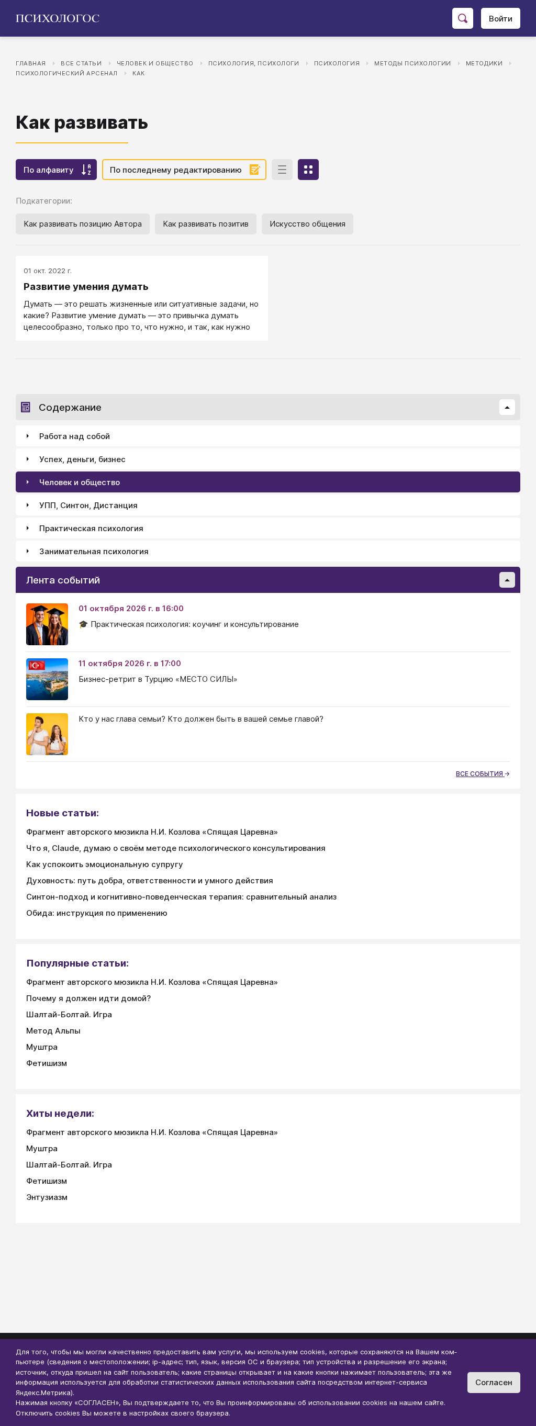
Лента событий (63, 580)
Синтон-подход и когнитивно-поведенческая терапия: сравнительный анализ (181, 897)
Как (138, 73)
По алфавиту (49, 170)
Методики (484, 63)
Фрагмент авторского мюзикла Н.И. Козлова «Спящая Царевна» (152, 832)
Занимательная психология (94, 551)
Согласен (493, 1382)
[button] (507, 407)
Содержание (70, 407)
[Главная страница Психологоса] (61, 18)
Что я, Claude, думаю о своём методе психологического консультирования (176, 848)
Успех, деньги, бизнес (82, 459)
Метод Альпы (53, 1031)
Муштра (42, 1047)
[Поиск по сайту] (462, 18)
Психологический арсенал (67, 73)
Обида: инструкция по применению (97, 913)
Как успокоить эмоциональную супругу (104, 864)
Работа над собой (74, 436)
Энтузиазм (47, 1197)
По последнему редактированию (176, 170)
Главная (31, 63)
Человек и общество (155, 63)
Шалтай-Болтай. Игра (69, 1014)
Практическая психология (91, 528)
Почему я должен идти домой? (88, 998)
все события (480, 774)
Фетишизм (46, 1063)
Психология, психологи (253, 63)
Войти (500, 19)
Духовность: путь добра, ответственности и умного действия (149, 880)
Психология (337, 63)
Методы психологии (412, 63)
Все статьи (81, 63)
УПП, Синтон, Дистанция (88, 505)
